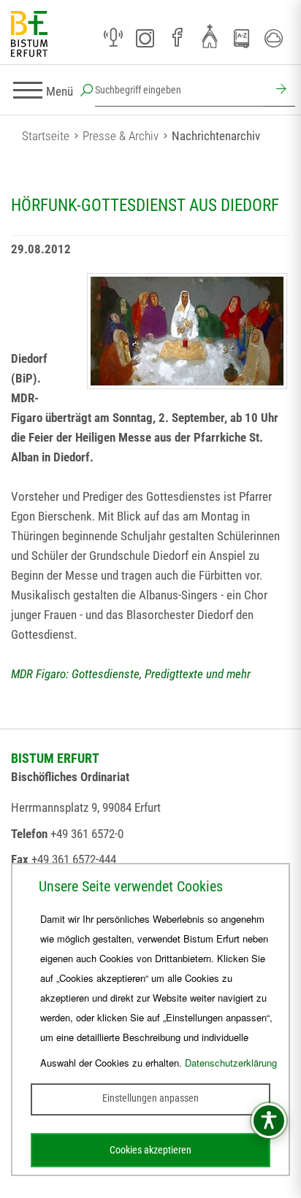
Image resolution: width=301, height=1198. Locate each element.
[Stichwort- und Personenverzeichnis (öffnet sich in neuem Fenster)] (242, 39)
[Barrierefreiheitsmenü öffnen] (268, 1120)
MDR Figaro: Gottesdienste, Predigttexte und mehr (131, 674)
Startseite (45, 135)
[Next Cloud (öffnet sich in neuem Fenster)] (274, 38)
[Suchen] (279, 90)
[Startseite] (29, 34)
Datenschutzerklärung (231, 1063)
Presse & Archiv (121, 135)
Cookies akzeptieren (150, 1150)
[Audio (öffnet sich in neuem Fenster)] (113, 38)
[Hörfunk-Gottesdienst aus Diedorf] (187, 331)
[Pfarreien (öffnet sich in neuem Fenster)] (210, 36)
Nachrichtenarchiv (216, 135)
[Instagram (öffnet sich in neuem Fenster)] (145, 38)
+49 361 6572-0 (86, 833)
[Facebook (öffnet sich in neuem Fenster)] (177, 38)
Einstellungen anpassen (150, 1098)
